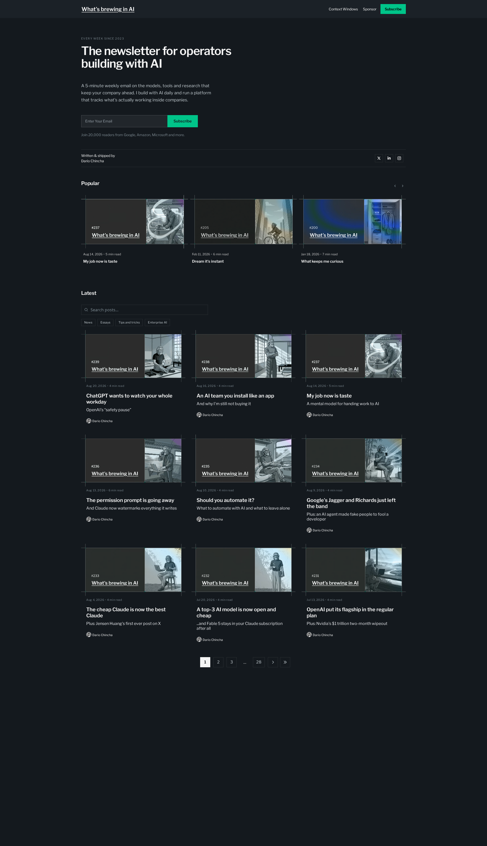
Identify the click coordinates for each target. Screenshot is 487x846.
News (88, 322)
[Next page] (273, 662)
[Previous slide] (395, 185)
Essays (105, 322)
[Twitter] (379, 158)
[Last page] (285, 662)
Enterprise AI (157, 322)
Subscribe (182, 121)
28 (259, 662)
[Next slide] (402, 185)
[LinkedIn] (389, 158)
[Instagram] (399, 158)
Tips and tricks (129, 322)
